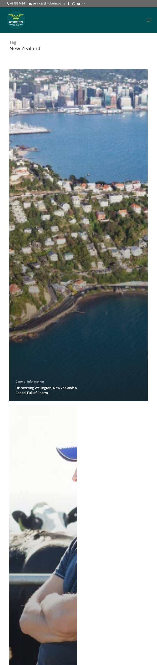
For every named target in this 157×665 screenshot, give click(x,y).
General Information (30, 381)
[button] (149, 20)
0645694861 (18, 3)
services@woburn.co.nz (49, 3)
